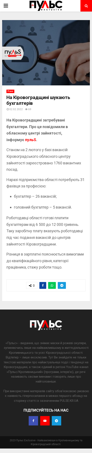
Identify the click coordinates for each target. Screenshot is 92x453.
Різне (10, 91)
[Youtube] (45, 420)
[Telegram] (56, 420)
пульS (30, 139)
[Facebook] (33, 420)
